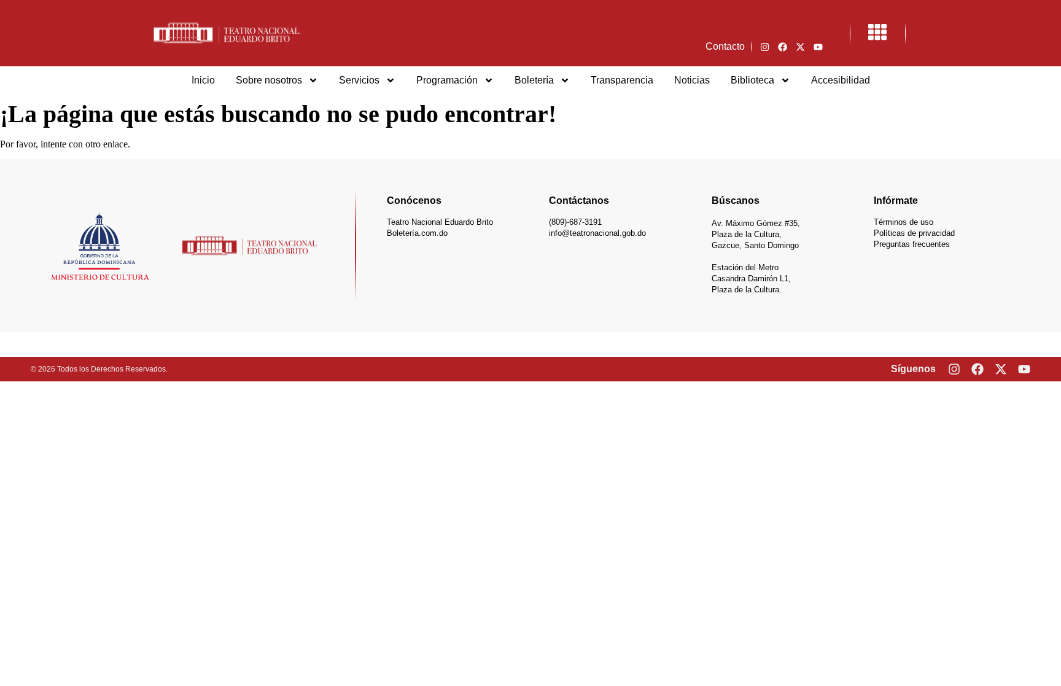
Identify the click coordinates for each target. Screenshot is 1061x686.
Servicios (359, 80)
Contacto (725, 46)
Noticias (692, 80)
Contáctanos (579, 200)
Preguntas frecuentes (912, 244)
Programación (447, 80)
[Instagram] (764, 46)
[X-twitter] (800, 46)
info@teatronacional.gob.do (597, 233)
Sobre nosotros (269, 80)
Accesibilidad (840, 80)
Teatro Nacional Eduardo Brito (440, 222)
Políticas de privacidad (914, 233)
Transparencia (622, 80)
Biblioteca (752, 80)
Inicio (203, 80)
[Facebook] (782, 46)
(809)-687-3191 (575, 222)
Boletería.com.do (417, 233)
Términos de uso (903, 222)
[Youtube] (817, 46)
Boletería (534, 80)
